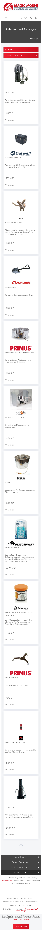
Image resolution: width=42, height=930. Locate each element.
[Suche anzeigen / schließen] (20, 17)
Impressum (19, 902)
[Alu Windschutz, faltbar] (21, 399)
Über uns (28, 905)
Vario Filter (9, 93)
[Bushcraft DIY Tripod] (21, 204)
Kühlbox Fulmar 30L (13, 158)
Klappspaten (10, 288)
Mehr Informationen (21, 919)
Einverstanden (21, 926)
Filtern (10, 49)
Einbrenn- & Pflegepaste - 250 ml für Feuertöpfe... (20, 614)
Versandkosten (7, 881)
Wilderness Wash (12, 547)
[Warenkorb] (36, 17)
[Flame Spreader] (21, 659)
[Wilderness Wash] (21, 529)
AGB (20, 905)
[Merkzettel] (25, 17)
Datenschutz (7, 902)
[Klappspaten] (21, 269)
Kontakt (13, 905)
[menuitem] (6, 17)
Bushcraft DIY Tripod (13, 223)
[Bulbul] (21, 464)
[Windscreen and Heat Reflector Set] (21, 334)
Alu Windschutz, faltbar (14, 417)
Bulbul (7, 482)
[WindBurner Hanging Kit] (21, 724)
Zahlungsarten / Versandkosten (20, 898)
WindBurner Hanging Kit (15, 742)
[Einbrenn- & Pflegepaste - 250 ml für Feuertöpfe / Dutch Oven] (21, 594)
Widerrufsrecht (32, 902)
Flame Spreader (11, 677)
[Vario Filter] (21, 74)
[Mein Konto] (30, 17)
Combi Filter (10, 807)
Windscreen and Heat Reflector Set (19, 353)
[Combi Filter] (21, 789)
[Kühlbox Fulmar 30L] (21, 139)
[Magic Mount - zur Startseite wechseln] (21, 7)
